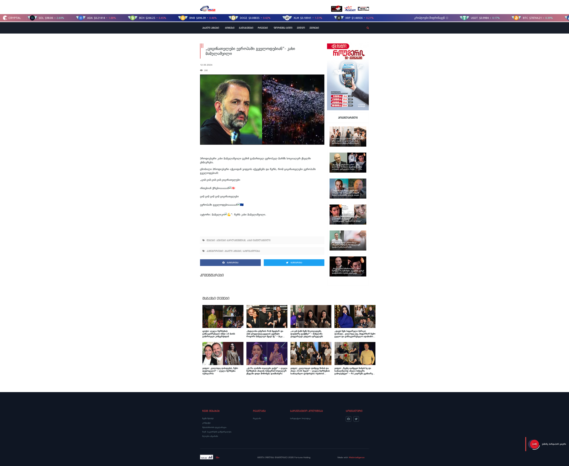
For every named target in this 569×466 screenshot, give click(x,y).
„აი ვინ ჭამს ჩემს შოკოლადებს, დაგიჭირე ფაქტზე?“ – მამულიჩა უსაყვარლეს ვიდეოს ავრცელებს (306, 334)
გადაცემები (246, 27)
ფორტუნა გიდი (283, 27)
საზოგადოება (251, 250)
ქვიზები (314, 27)
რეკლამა (257, 418)
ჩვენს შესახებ (208, 418)
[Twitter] (356, 419)
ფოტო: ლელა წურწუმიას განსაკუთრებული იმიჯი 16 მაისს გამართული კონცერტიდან (218, 334)
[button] (230, 262)
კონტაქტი (206, 423)
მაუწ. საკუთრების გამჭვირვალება (216, 432)
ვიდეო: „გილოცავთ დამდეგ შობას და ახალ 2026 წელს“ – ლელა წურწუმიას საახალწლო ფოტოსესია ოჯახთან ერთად (310, 371)
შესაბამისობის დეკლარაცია (214, 427)
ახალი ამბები (210, 27)
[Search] (365, 28)
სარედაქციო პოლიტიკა (300, 418)
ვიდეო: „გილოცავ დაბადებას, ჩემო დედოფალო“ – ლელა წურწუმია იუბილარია (220, 371)
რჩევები (263, 27)
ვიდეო (301, 27)
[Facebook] (348, 419)
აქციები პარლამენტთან (231, 240)
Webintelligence (357, 457)
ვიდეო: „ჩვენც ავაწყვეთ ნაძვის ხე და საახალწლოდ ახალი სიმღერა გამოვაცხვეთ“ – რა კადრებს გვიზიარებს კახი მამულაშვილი (354, 371)
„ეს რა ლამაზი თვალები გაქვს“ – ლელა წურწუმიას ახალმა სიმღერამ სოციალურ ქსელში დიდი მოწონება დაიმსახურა (266, 371)
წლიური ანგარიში (210, 436)
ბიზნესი (229, 27)
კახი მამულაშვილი (258, 240)
